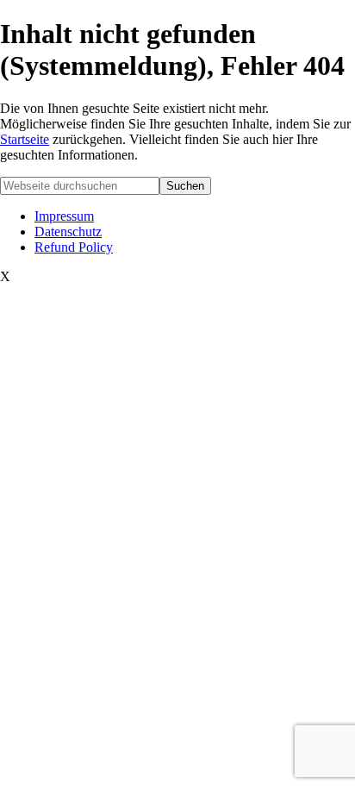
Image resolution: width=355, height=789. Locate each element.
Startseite (24, 139)
